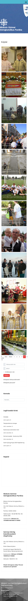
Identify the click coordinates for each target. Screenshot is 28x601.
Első (6, 357)
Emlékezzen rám (10, 372)
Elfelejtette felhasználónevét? (11, 379)
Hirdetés (7, 418)
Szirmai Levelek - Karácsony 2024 (12, 437)
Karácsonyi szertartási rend (11, 431)
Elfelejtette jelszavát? (9, 382)
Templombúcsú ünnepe (10, 425)
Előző (10, 357)
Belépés (6, 375)
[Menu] (26, 2)
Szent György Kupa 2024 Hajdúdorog (13, 444)
